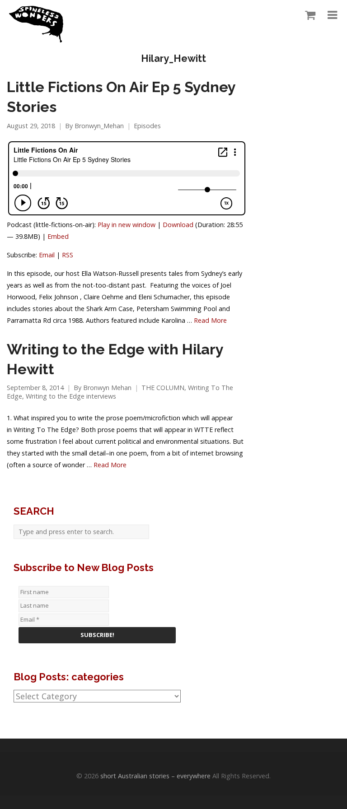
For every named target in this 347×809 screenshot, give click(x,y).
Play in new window (126, 224)
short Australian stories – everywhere (155, 776)
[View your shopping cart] (307, 15)
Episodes (147, 125)
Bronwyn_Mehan (99, 125)
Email (47, 255)
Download (178, 224)
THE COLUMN (162, 387)
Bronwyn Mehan (107, 387)
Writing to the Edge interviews (71, 396)
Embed (58, 236)
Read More (210, 320)
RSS (67, 255)
